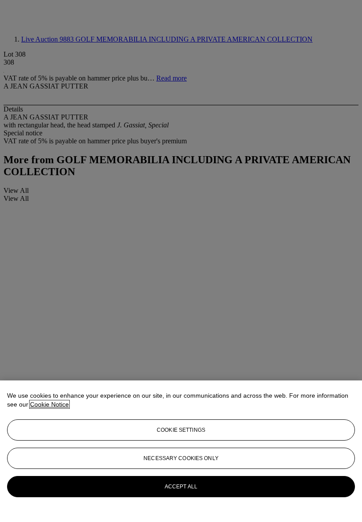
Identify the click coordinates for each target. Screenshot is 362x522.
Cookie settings (181, 430)
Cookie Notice (49, 404)
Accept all (181, 487)
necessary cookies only (181, 458)
